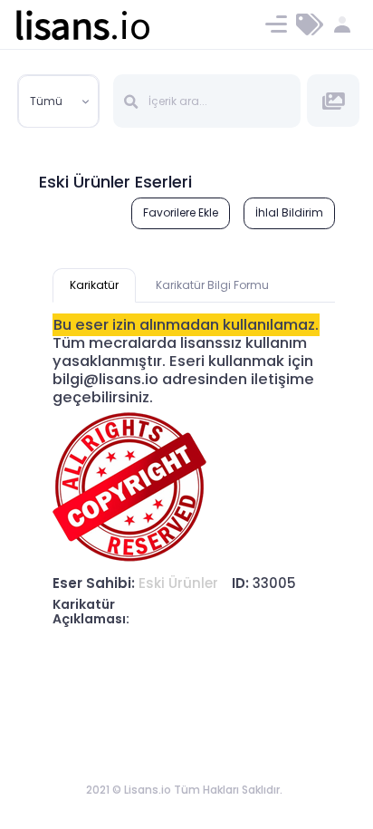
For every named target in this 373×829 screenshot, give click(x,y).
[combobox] (59, 101)
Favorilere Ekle (180, 212)
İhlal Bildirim (289, 212)
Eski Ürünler (178, 583)
